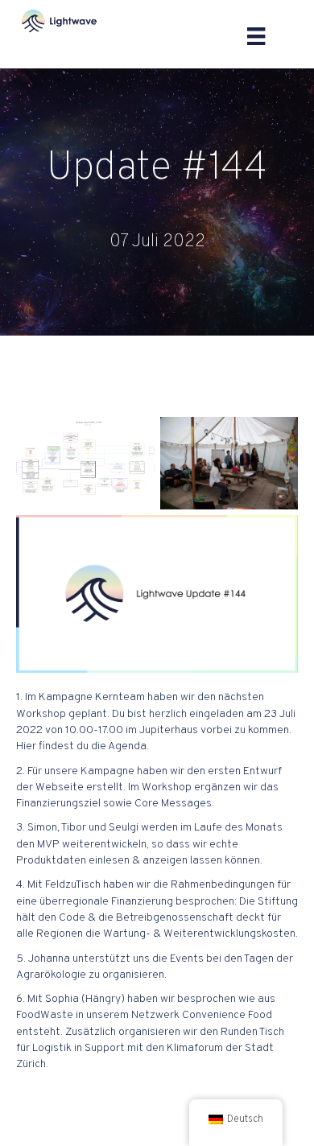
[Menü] (256, 36)
